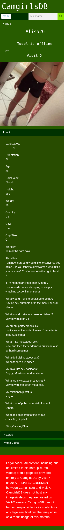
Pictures (8, 434)
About (6, 132)
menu (6, 16)
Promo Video (11, 442)
